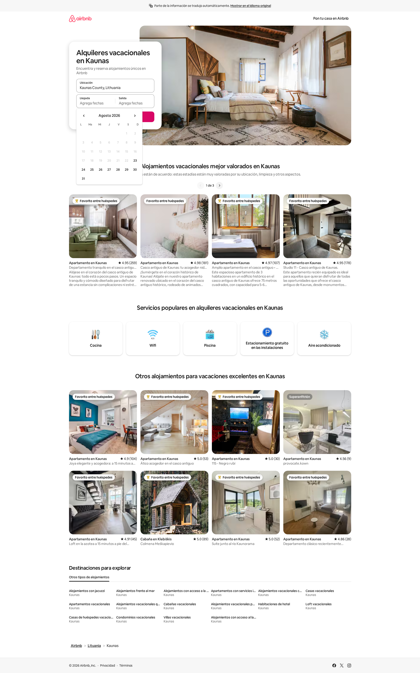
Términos (126, 665)
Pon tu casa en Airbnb (331, 18)
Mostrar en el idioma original (250, 6)
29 (126, 170)
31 (83, 179)
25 (92, 170)
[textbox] (96, 103)
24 (83, 170)
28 (118, 170)
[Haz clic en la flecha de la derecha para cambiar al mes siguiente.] (134, 115)
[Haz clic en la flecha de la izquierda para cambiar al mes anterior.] (84, 115)
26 (100, 170)
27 (109, 170)
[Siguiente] (219, 185)
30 (135, 170)
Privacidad (107, 665)
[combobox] (115, 87)
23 (135, 161)
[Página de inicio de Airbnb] (80, 18)
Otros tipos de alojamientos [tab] (89, 577)
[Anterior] (200, 185)
